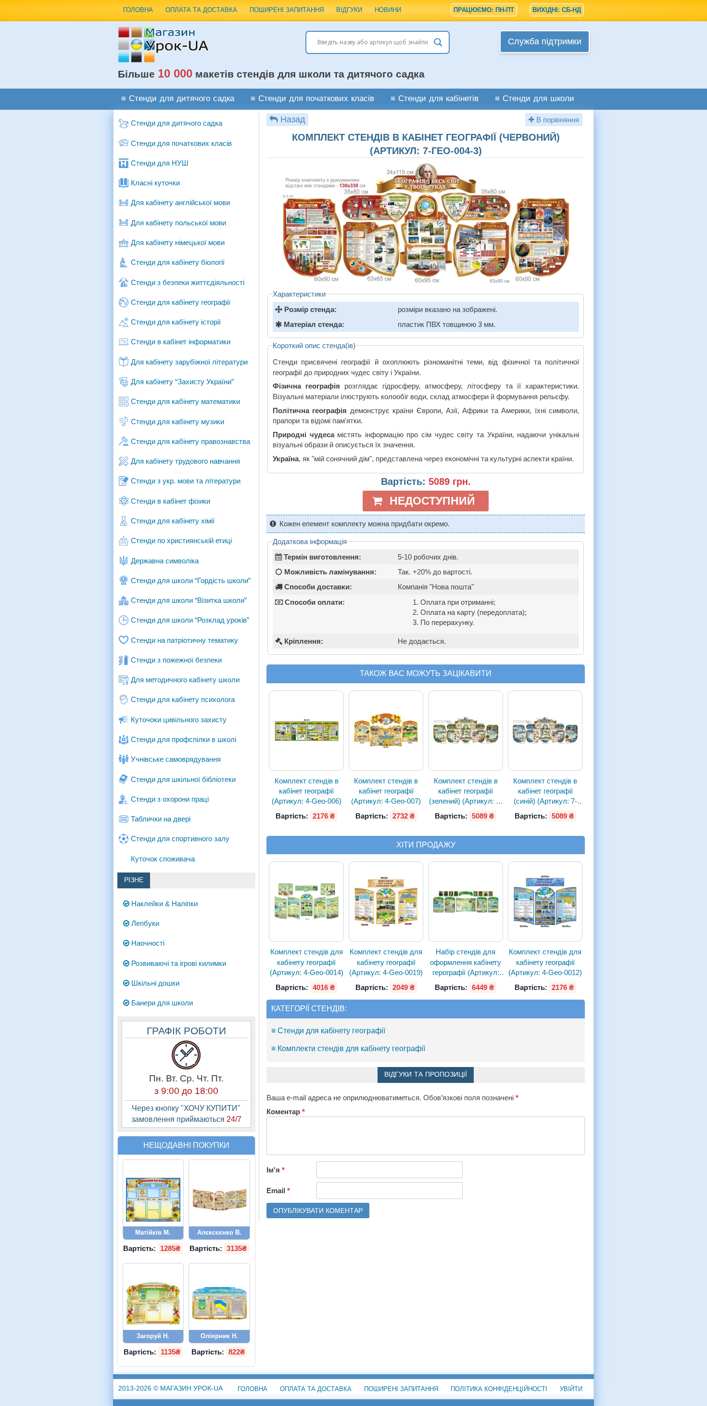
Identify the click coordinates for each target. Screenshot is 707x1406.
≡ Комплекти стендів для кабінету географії (348, 1048)
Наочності (146, 943)
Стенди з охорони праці (170, 799)
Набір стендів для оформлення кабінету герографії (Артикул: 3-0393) (465, 962)
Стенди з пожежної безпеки (176, 660)
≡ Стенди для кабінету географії (328, 1031)
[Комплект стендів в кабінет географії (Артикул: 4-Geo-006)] (306, 730)
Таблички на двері (160, 819)
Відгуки (349, 9)
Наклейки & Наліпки (163, 903)
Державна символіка (165, 561)
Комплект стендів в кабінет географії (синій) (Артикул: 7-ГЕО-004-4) (545, 792)
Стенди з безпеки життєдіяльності (187, 282)
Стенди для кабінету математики (185, 401)
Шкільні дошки (154, 983)
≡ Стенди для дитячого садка (177, 99)
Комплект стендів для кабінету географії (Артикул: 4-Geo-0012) (545, 962)
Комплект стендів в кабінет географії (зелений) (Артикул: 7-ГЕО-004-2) (465, 792)
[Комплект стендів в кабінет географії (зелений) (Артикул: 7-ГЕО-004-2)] (465, 730)
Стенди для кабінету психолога (183, 699)
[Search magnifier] (438, 42)
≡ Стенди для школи (534, 99)
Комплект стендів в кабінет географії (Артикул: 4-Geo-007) (386, 791)
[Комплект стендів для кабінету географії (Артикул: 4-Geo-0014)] (306, 902)
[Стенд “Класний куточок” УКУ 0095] (153, 1303)
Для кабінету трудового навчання (185, 461)
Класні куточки (155, 183)
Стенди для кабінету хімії (173, 521)
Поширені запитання (287, 9)
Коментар (285, 1111)
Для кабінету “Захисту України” (182, 382)
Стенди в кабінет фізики (170, 501)
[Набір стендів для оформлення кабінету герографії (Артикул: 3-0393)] (465, 901)
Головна (138, 9)
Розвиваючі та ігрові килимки (177, 963)
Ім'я (275, 1170)
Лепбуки (144, 923)
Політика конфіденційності (499, 1389)
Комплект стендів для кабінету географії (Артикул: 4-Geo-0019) (386, 962)
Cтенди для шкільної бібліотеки (183, 779)
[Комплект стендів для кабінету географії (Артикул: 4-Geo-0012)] (545, 902)
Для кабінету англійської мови (180, 202)
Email (278, 1190)
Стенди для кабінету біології (178, 262)
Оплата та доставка (201, 9)
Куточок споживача (163, 859)
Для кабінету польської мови (178, 223)
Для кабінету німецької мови (178, 242)
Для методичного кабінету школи (185, 680)
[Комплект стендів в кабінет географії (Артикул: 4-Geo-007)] (386, 731)
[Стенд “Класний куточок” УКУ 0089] (153, 1199)
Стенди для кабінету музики (177, 421)
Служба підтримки (544, 41)
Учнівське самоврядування (176, 759)
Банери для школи (161, 1003)
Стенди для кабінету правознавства (190, 441)
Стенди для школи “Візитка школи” (189, 600)
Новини (388, 9)
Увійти (571, 1389)
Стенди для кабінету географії (180, 302)
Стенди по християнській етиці (181, 540)
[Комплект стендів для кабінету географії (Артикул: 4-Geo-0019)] (386, 901)
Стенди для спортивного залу (180, 838)
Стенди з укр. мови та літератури (185, 481)
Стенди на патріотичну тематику (184, 640)
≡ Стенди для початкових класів (312, 99)
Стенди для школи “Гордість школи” (191, 580)
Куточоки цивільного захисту (179, 720)
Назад (292, 119)
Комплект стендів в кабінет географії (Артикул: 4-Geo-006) (306, 791)
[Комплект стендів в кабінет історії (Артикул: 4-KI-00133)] (219, 1200)
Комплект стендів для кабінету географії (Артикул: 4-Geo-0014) (306, 962)
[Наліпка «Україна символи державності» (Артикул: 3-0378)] (219, 1303)
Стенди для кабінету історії (176, 322)
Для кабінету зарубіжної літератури (189, 362)
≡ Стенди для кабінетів (435, 99)
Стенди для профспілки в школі (183, 739)
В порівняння (556, 120)
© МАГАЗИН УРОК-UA (170, 1388)
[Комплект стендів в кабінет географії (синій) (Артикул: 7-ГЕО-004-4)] (545, 730)
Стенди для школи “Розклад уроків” (190, 620)
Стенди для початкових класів (181, 143)
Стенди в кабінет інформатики (180, 342)
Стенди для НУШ (160, 163)
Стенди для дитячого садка (176, 123)
